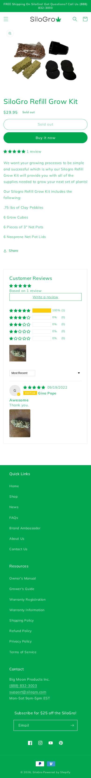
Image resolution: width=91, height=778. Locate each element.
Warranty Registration (27, 599)
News (13, 507)
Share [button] (13, 250)
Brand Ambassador (25, 528)
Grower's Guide (21, 589)
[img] (34, 387)
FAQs (13, 518)
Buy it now (46, 138)
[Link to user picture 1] (19, 423)
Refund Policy (20, 631)
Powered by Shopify (56, 772)
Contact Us (18, 549)
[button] (6, 19)
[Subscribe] (72, 725)
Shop (13, 496)
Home (14, 486)
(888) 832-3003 (23, 685)
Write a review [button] (45, 297)
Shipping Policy (21, 620)
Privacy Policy (20, 641)
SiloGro (37, 772)
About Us (16, 538)
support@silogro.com (27, 692)
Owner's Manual (22, 578)
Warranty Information (27, 610)
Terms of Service (23, 652)
